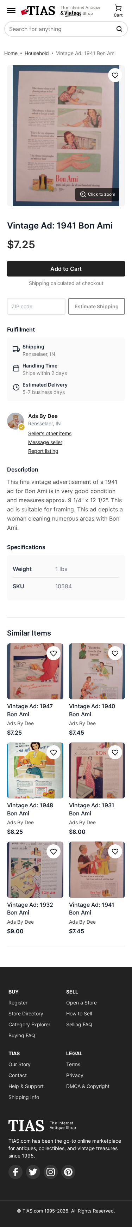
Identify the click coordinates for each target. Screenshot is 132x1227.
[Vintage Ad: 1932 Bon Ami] (35, 870)
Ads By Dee (43, 416)
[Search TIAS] (120, 29)
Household (37, 53)
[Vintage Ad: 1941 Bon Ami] (97, 870)
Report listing (43, 451)
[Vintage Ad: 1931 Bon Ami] (97, 770)
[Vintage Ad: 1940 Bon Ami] (97, 671)
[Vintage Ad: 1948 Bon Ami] (35, 770)
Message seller (45, 442)
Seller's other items (49, 433)
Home (11, 53)
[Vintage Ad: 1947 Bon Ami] (35, 671)
